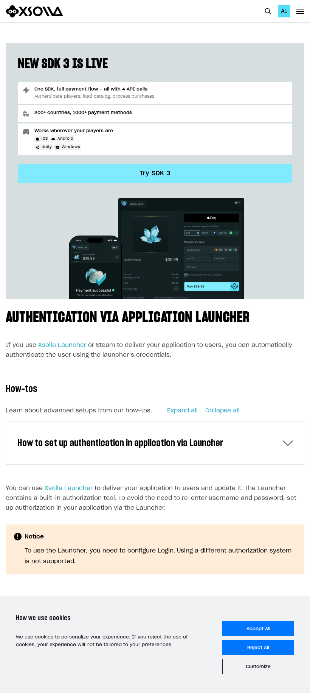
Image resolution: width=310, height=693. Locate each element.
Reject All (258, 647)
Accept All (258, 628)
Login (166, 551)
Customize (258, 666)
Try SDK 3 (155, 173)
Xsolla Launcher (62, 345)
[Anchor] (257, 315)
